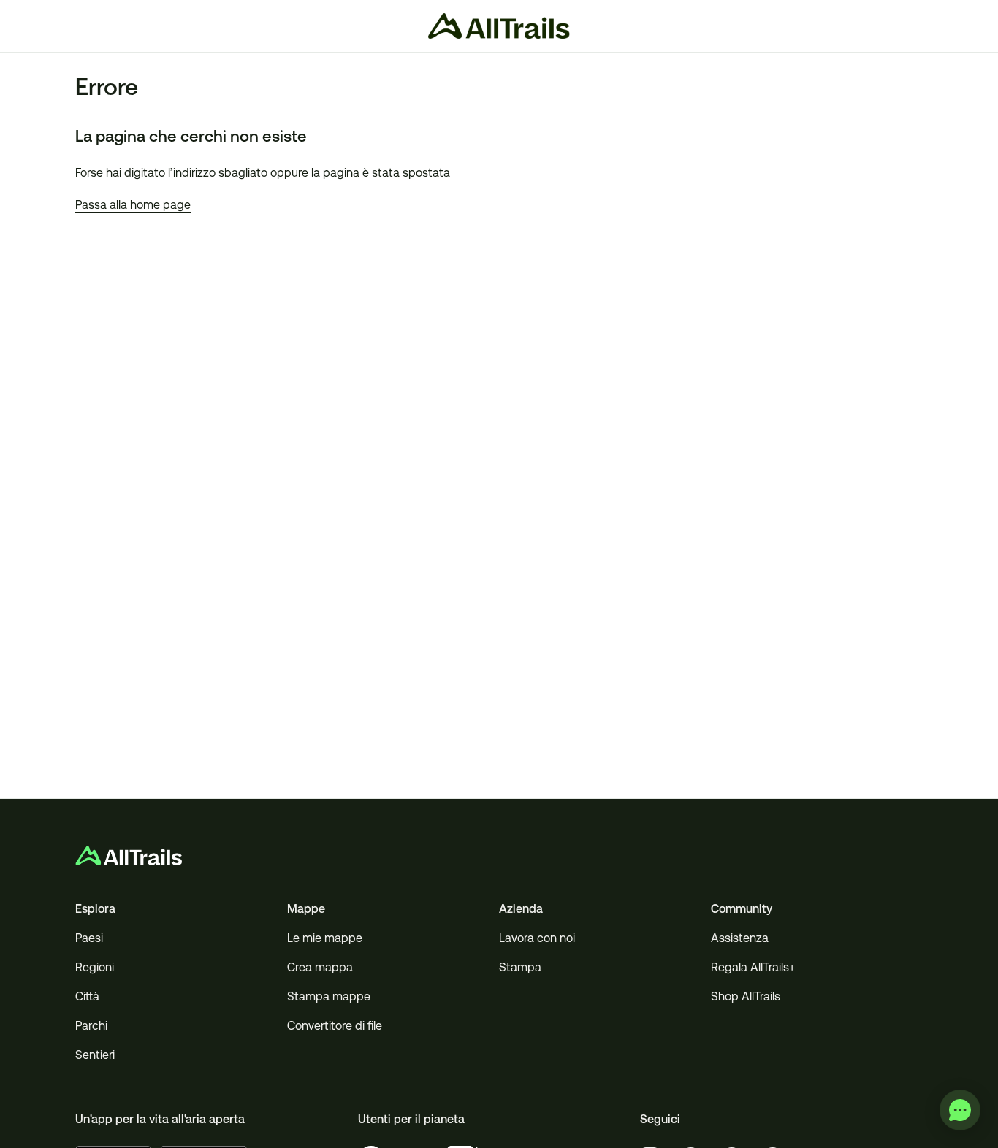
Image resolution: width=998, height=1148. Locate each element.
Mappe (306, 909)
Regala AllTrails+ (753, 967)
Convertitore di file (334, 1026)
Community (741, 909)
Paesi (89, 938)
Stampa (520, 967)
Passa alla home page (133, 205)
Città (87, 996)
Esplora (95, 909)
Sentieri (95, 1055)
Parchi (91, 1026)
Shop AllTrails (745, 996)
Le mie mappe (324, 938)
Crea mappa (320, 967)
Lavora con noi (537, 938)
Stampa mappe (328, 996)
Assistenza (740, 938)
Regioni (94, 967)
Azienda (521, 909)
